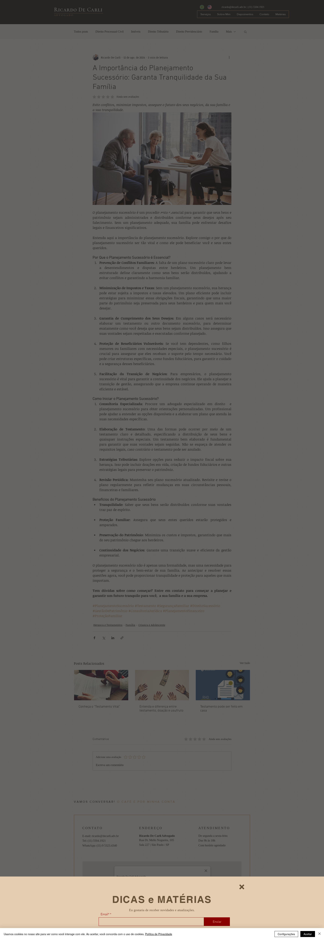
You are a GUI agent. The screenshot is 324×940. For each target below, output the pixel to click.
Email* (105, 914)
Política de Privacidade (158, 934)
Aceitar (308, 934)
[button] (241, 887)
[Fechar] (319, 934)
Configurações (286, 934)
